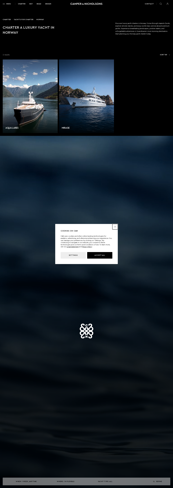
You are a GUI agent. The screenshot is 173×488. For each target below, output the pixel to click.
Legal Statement (73, 247)
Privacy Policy (87, 247)
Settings (73, 255)
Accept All (100, 255)
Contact (149, 4)
